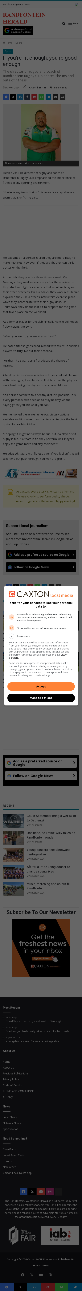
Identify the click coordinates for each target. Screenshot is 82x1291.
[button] (41, 636)
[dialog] (41, 645)
